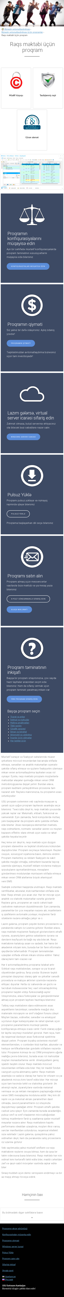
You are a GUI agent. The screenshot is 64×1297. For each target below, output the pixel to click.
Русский (9, 1280)
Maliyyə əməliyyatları (19, 723)
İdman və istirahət (18, 732)
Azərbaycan (10, 1277)
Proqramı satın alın (10, 1259)
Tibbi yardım (16, 726)
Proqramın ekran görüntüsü (14, 1229)
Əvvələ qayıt (7, 1271)
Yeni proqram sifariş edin (24, 699)
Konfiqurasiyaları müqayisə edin (28, 266)
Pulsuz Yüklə (18, 514)
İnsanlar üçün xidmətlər (21, 738)
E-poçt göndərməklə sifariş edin (28, 599)
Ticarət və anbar (17, 717)
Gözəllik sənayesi (17, 729)
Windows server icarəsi (23, 437)
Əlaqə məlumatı (19, 610)
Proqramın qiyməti (21, 343)
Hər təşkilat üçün (18, 741)
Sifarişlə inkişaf (9, 1265)
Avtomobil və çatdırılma (21, 735)
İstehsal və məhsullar (19, 720)
